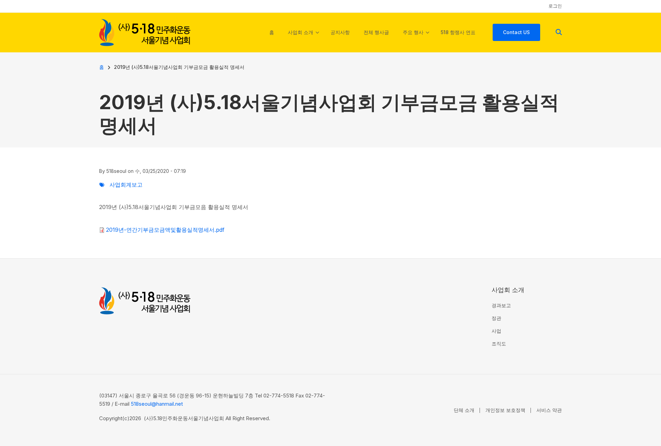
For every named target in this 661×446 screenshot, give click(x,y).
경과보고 (501, 305)
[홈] (145, 31)
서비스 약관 (549, 410)
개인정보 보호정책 (505, 410)
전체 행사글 (376, 32)
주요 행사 (416, 38)
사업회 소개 (303, 38)
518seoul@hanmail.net (157, 404)
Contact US (516, 32)
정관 (496, 318)
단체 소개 (464, 410)
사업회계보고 (126, 184)
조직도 (499, 343)
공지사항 (340, 32)
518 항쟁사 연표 (458, 32)
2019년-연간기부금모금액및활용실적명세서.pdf (165, 229)
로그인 (555, 6)
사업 (496, 331)
